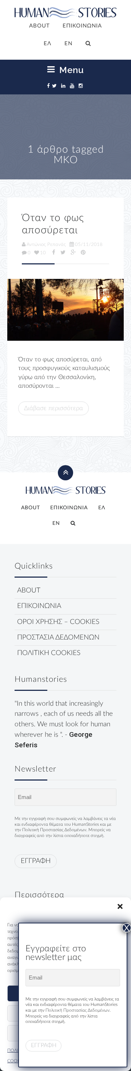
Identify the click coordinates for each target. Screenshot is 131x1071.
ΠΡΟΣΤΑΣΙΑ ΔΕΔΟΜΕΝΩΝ (58, 637)
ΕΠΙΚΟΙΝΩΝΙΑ (82, 26)
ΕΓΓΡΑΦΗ (36, 861)
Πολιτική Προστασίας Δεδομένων (54, 830)
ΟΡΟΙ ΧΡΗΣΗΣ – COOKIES (58, 622)
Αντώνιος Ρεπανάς (46, 244)
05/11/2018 (89, 244)
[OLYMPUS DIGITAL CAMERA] (65, 310)
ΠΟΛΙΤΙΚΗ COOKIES (48, 653)
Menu (70, 70)
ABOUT (39, 26)
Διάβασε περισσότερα (53, 408)
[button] (120, 906)
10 (43, 252)
